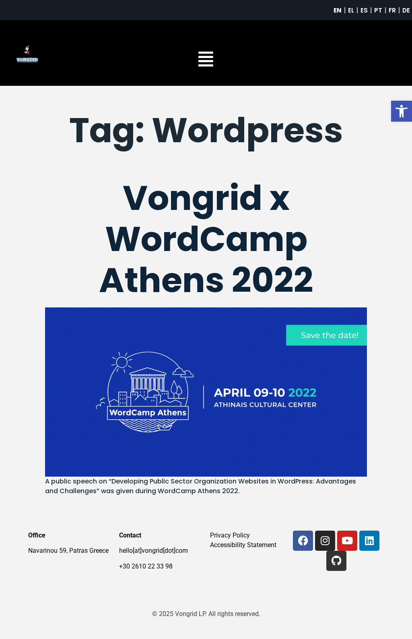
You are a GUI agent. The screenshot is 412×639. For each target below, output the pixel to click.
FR (392, 10)
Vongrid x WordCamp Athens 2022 (206, 239)
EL (351, 10)
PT (378, 10)
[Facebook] (303, 541)
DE (406, 10)
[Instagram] (325, 541)
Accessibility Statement (243, 545)
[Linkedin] (369, 541)
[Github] (336, 561)
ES (364, 10)
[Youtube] (347, 541)
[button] (401, 111)
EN (338, 10)
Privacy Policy (230, 535)
